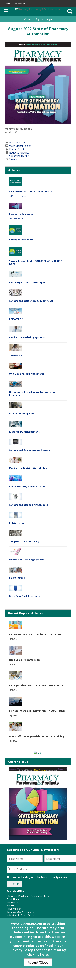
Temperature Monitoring (24, 541)
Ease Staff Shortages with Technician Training (36, 736)
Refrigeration (17, 523)
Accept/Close (38, 962)
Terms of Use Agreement (15, 3)
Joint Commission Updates (24, 659)
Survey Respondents (21, 239)
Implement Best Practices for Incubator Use (35, 634)
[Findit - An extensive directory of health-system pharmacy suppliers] (38, 752)
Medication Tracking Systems (26, 559)
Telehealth (15, 355)
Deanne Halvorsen (17, 218)
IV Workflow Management (24, 431)
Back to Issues (17, 142)
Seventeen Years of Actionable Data (30, 191)
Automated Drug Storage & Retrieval (31, 300)
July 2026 (13, 715)
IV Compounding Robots (23, 413)
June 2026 (13, 639)
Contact (28, 19)
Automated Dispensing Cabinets (28, 504)
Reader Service (17, 149)
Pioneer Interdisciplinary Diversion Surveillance (37, 710)
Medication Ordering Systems (27, 337)
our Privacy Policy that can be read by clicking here (38, 949)
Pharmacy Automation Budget (27, 282)
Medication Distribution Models (28, 468)
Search (13, 159)
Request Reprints (19, 152)
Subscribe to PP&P (20, 156)
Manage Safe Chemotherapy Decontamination (37, 685)
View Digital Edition (20, 145)
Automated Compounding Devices (29, 450)
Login (49, 19)
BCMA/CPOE (16, 319)
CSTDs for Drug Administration (27, 486)
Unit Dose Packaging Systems (26, 373)
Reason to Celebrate (21, 213)
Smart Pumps (17, 577)
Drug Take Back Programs (24, 596)
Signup (39, 19)
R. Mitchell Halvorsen (18, 196)
